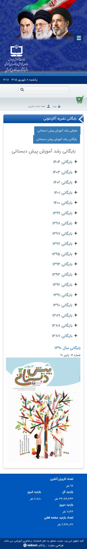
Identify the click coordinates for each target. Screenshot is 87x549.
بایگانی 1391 (62, 295)
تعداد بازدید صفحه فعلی (58, 517)
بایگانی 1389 (62, 315)
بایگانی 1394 (62, 264)
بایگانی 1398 (62, 223)
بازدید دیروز (66, 505)
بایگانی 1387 (62, 336)
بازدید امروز (34, 492)
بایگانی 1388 (62, 325)
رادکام (42, 545)
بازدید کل (67, 492)
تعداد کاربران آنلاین (61, 479)
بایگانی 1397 (62, 234)
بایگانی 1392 (62, 285)
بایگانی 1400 (62, 203)
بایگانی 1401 (63, 193)
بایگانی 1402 (62, 182)
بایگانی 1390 (62, 305)
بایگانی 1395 (62, 254)
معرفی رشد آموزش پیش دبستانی (57, 130)
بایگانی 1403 (62, 172)
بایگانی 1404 (62, 162)
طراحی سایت (56, 545)
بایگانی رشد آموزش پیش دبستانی (56, 139)
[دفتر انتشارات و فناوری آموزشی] (16, 59)
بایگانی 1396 (62, 244)
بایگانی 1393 (62, 274)
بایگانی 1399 (62, 213)
